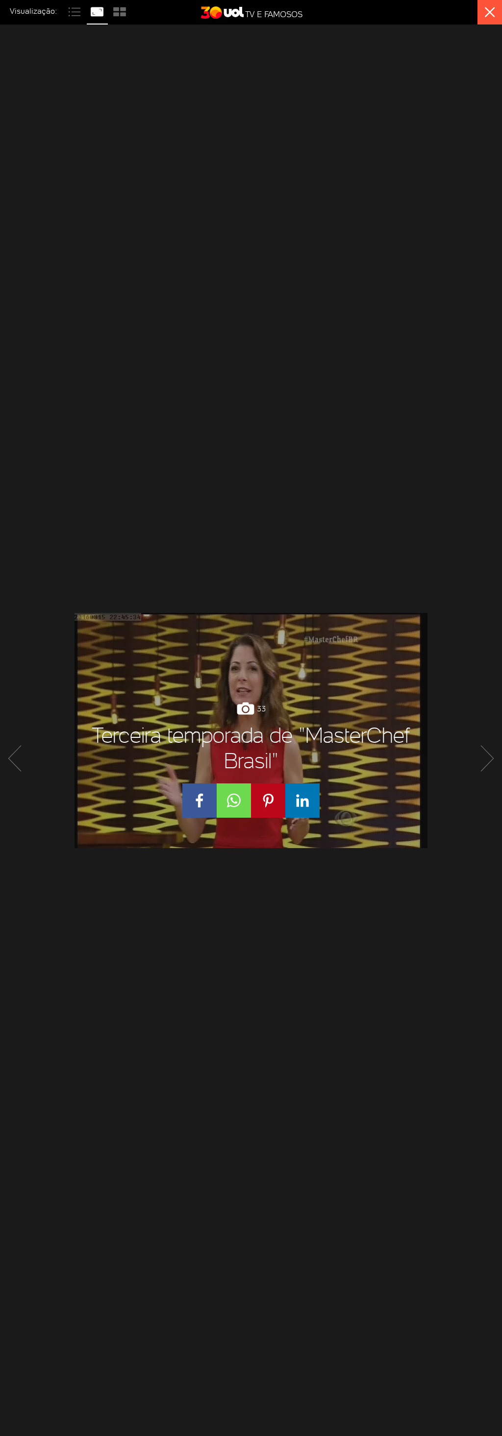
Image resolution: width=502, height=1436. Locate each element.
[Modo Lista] (75, 10)
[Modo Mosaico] (119, 10)
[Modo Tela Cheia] (98, 10)
